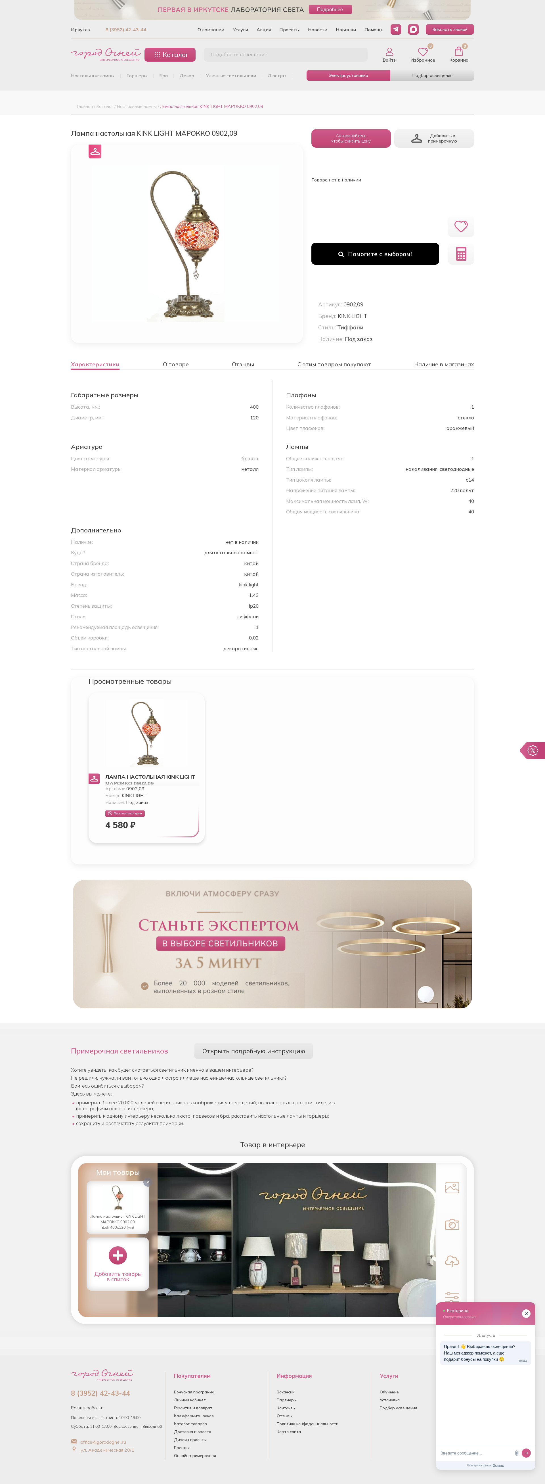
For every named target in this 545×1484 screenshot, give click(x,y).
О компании (211, 29)
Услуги (240, 29)
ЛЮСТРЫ (277, 75)
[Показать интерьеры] (450, 1187)
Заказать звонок (450, 29)
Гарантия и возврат (193, 1407)
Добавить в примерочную (442, 138)
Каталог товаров (190, 1423)
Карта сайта (289, 1431)
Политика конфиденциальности (307, 1423)
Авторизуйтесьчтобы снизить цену (351, 138)
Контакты (286, 1407)
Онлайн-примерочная (195, 1455)
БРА (163, 75)
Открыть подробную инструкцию (253, 1051)
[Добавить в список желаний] (461, 226)
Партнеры (287, 1400)
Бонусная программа (194, 1392)
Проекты (289, 29)
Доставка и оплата (192, 1431)
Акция (264, 29)
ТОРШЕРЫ (136, 75)
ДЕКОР (187, 75)
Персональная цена (128, 813)
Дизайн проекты (190, 1439)
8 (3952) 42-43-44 (126, 29)
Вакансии (286, 1392)
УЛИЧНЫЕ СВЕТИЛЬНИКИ (231, 75)
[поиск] (357, 55)
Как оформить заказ (194, 1415)
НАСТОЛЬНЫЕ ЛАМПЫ (92, 75)
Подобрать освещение (239, 54)
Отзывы (284, 1415)
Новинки (346, 29)
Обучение (389, 1392)
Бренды (181, 1447)
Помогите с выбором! (380, 254)
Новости (317, 29)
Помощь (373, 29)
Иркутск (80, 29)
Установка (390, 1400)
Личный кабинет (190, 1400)
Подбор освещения (432, 75)
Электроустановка (348, 75)
